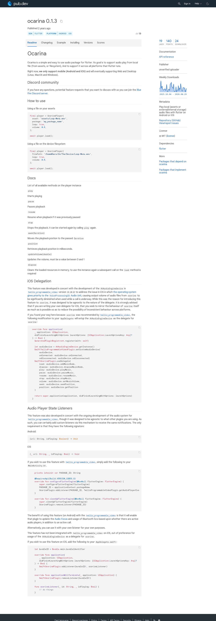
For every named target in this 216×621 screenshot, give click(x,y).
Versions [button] (88, 42)
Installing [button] (74, 42)
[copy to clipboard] (139, 114)
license (170, 136)
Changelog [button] (46, 42)
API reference (166, 56)
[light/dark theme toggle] (207, 3)
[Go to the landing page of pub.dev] (17, 3)
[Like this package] (136, 33)
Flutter (38, 33)
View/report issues (169, 123)
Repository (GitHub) (169, 120)
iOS (70, 33)
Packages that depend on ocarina (172, 163)
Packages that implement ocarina (172, 171)
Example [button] (61, 42)
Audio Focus (61, 519)
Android (62, 33)
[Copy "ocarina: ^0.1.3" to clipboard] (61, 21)
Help (197, 3)
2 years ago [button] (44, 28)
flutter (162, 148)
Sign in (187, 3)
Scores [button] (101, 42)
